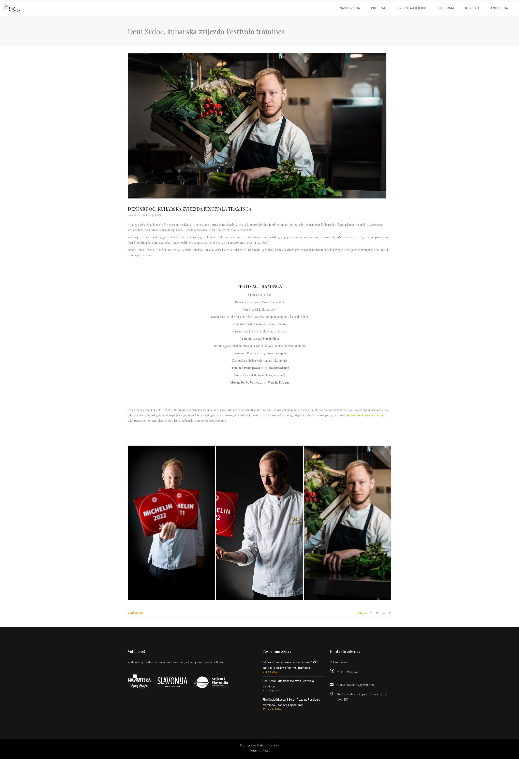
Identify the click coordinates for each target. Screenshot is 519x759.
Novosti (132, 215)
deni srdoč (135, 612)
